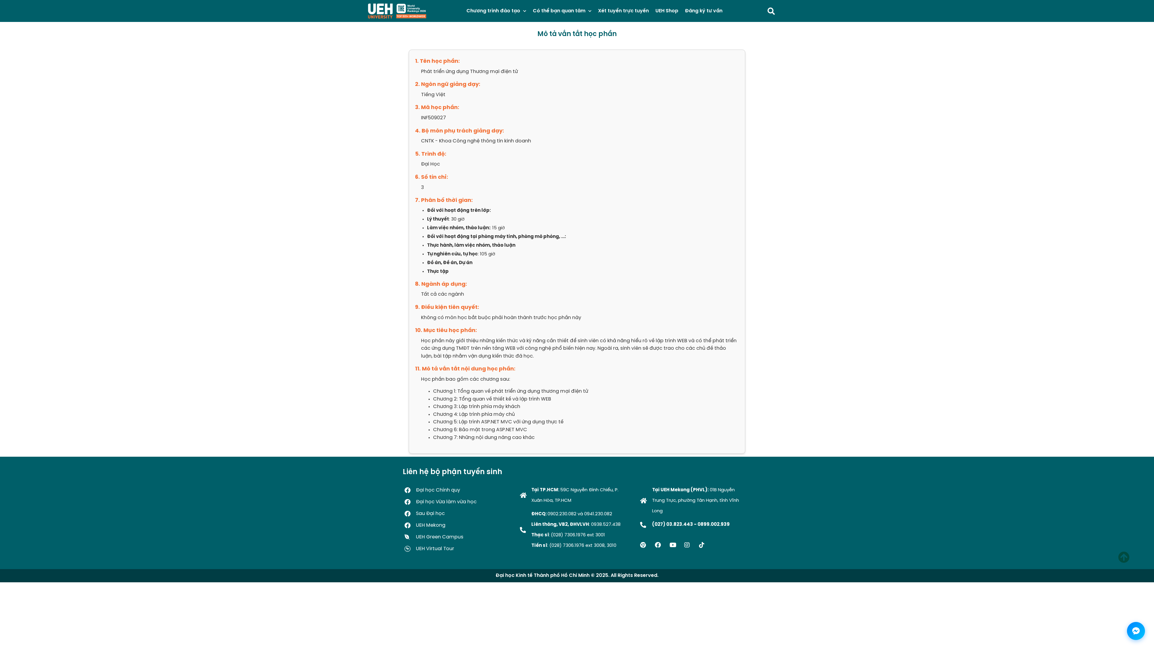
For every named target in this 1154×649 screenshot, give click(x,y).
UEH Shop (666, 11)
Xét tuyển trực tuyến (623, 11)
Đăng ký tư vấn (703, 11)
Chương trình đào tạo (493, 11)
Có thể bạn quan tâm (559, 11)
